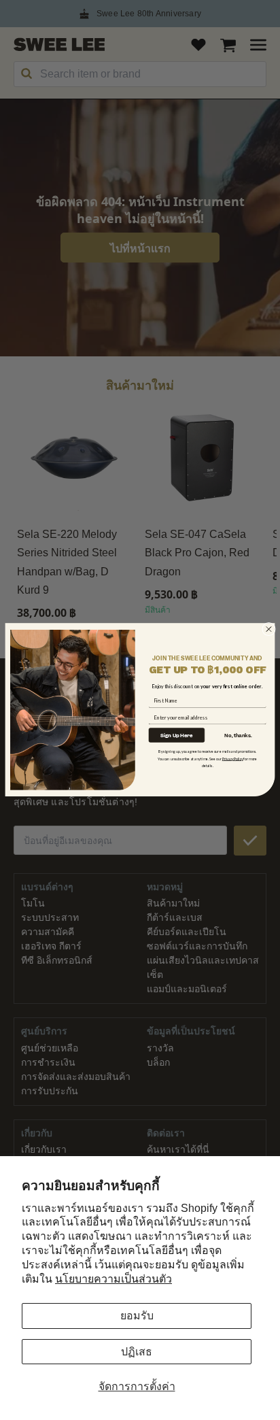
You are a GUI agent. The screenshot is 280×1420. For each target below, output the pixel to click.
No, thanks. (237, 735)
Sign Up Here (176, 735)
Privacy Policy (232, 759)
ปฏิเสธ (136, 1351)
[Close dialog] (269, 629)
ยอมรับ (137, 1315)
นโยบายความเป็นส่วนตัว (113, 1279)
